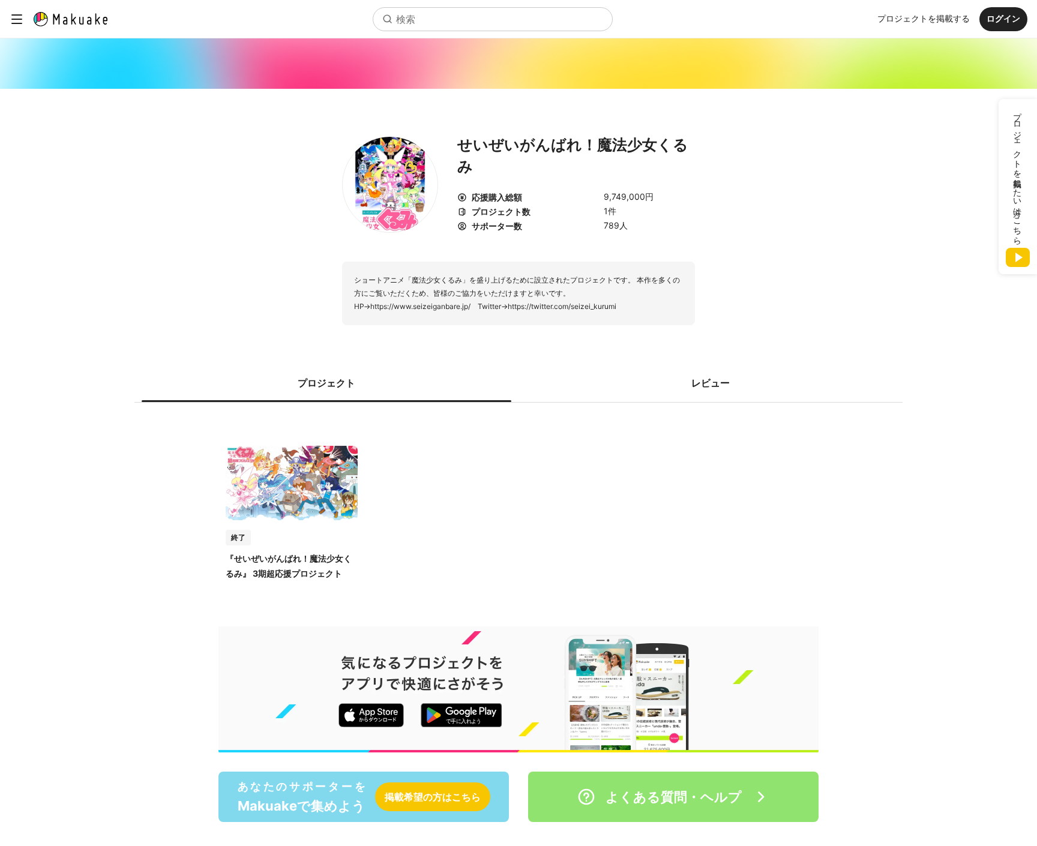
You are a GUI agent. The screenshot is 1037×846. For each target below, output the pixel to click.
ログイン (1003, 18)
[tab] (326, 383)
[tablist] (518, 383)
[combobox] (493, 19)
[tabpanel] (518, 500)
